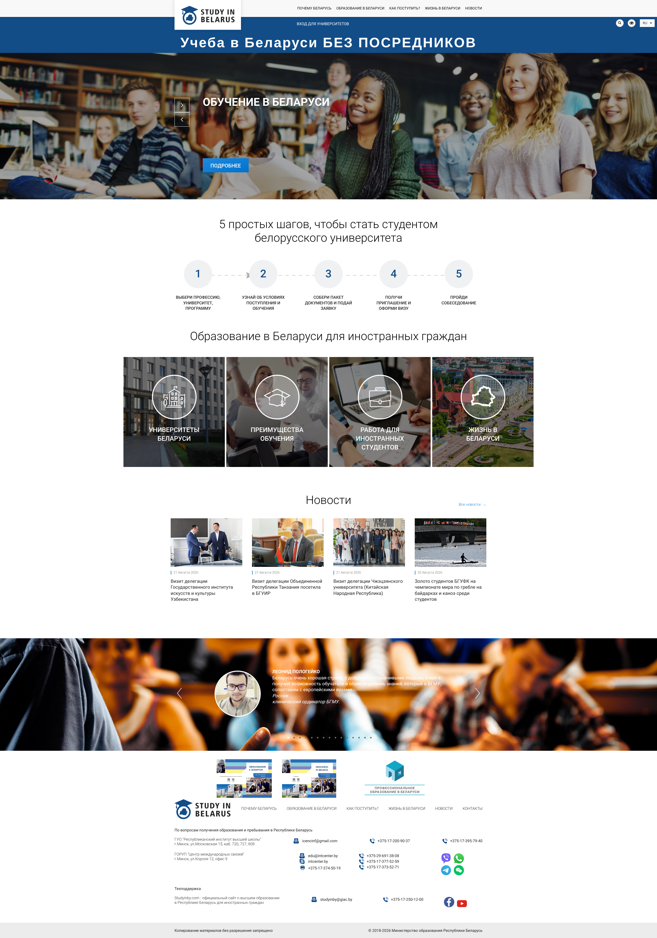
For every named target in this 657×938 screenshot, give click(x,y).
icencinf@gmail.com (319, 841)
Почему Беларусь (314, 8)
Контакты (472, 808)
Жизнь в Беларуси (442, 8)
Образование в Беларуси (360, 8)
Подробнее (225, 166)
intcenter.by (318, 861)
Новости (473, 8)
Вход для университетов (323, 24)
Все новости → (472, 504)
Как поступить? (404, 8)
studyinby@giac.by (336, 899)
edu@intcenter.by (323, 855)
